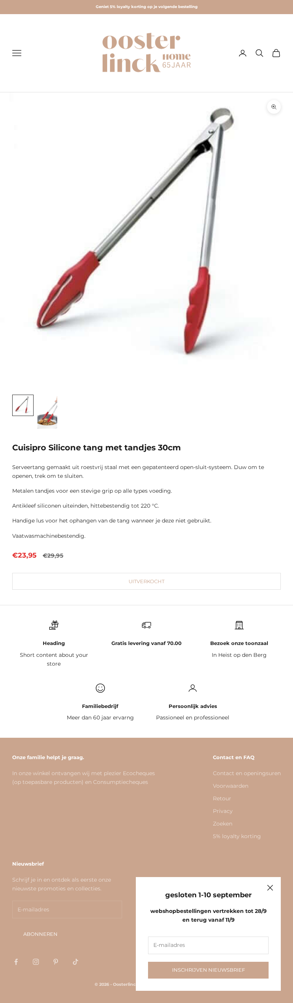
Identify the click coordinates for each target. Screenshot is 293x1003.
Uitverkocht (146, 581)
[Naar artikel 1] (23, 405)
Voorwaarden (230, 785)
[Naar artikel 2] (47, 412)
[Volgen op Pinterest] (56, 962)
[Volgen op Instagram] (36, 962)
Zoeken (222, 823)
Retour (222, 798)
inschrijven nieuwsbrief (208, 970)
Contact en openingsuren (247, 773)
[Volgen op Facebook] (16, 962)
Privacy (223, 811)
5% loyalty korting (237, 836)
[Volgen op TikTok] (75, 962)
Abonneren (40, 934)
